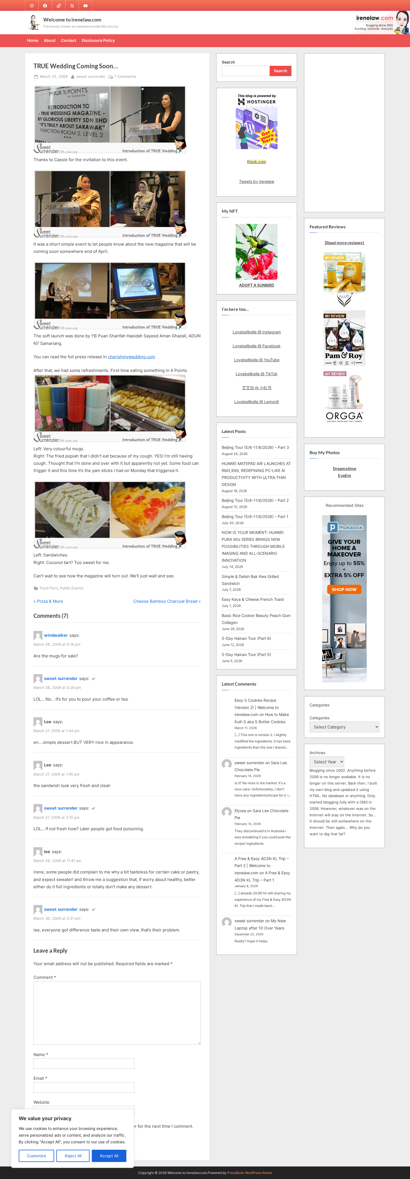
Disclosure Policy (98, 40)
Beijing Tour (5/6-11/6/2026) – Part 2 (255, 500)
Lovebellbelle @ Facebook (257, 345)
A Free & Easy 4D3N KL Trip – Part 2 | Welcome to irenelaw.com (262, 865)
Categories (319, 717)
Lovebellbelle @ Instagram (257, 332)
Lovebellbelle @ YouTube (256, 359)
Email (40, 1078)
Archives (317, 752)
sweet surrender (90, 76)
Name (40, 1054)
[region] (72, 1138)
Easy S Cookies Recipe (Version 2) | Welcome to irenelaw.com (257, 707)
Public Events (71, 588)
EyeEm (344, 475)
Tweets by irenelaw (256, 181)
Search (228, 62)
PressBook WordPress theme (249, 1173)
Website (41, 1102)
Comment (44, 977)
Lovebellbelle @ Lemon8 (256, 401)
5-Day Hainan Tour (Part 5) (246, 654)
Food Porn (49, 588)
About (50, 40)
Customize (36, 1155)
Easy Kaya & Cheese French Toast (253, 599)
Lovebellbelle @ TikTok (257, 373)
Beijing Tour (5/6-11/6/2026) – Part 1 (255, 516)
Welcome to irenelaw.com (72, 19)
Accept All (109, 1155)
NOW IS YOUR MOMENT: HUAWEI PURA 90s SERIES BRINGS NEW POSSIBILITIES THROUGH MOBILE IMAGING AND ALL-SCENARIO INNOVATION (253, 546)
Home (32, 40)
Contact (68, 40)
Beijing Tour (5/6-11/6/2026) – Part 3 (255, 447)
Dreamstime (344, 468)
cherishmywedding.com (131, 356)
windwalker (56, 635)
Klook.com (256, 161)
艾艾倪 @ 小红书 (256, 387)
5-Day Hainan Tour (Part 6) (246, 638)
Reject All (73, 1155)
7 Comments (125, 77)
